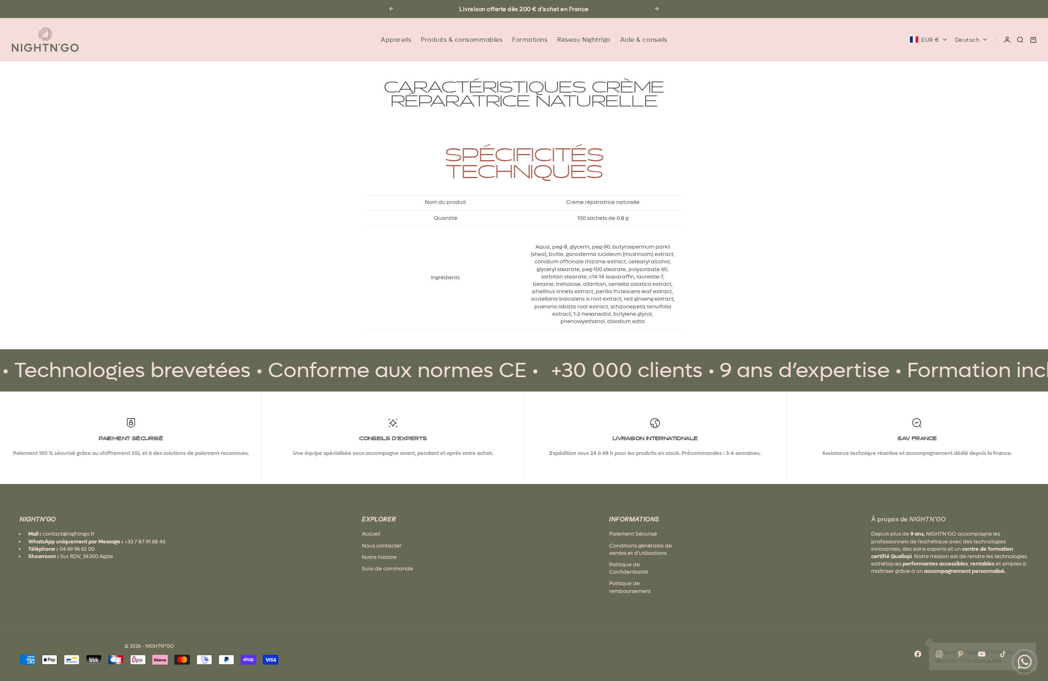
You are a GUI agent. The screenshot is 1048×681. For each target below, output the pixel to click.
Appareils (396, 39)
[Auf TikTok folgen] (1003, 654)
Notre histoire (379, 557)
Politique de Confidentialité (628, 568)
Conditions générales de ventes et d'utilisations (640, 549)
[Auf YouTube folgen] (982, 654)
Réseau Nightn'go (583, 39)
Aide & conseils (643, 39)
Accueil (371, 534)
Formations (529, 39)
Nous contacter (382, 546)
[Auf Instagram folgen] (939, 654)
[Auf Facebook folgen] (918, 654)
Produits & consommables (461, 39)
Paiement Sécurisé (633, 534)
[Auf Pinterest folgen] (960, 654)
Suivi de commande (387, 569)
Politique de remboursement (630, 587)
